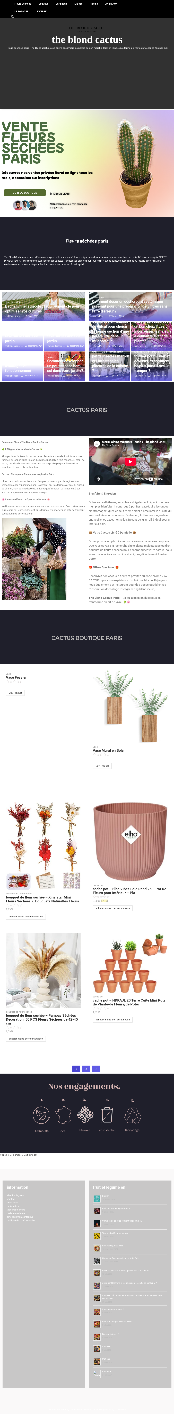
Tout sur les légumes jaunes (115, 1233)
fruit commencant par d (113, 1309)
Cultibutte (106, 1371)
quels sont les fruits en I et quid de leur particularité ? (126, 1270)
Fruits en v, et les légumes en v (116, 1208)
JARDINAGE (98, 297)
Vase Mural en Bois (108, 751)
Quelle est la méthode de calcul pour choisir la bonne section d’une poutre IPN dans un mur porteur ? (110, 331)
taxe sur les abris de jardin (21, 338)
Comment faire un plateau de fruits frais (120, 1258)
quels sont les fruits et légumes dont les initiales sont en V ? (129, 1283)
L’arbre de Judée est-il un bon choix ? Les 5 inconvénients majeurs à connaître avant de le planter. (153, 331)
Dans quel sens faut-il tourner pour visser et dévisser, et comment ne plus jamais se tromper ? (152, 361)
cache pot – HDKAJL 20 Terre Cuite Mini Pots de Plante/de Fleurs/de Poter (129, 1002)
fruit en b (106, 1346)
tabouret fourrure (16, 1209)
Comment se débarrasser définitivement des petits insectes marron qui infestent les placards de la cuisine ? (110, 356)
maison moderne (16, 1213)
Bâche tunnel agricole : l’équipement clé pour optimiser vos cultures (42, 308)
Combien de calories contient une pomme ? (122, 1221)
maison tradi (13, 1206)
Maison (78, 3)
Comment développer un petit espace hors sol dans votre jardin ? (65, 366)
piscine (94, 3)
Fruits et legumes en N (112, 1246)
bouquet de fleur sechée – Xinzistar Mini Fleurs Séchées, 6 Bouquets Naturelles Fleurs (42, 899)
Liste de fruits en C (110, 1334)
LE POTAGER (21, 11)
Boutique (43, 3)
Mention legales (15, 1195)
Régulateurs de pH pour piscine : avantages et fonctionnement (20, 363)
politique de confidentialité (21, 1220)
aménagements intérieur (20, 1216)
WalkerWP (120, 1409)
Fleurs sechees (22, 3)
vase (8, 673)
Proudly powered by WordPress (65, 1409)
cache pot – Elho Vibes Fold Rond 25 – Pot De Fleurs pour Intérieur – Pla (129, 891)
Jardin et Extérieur (13, 302)
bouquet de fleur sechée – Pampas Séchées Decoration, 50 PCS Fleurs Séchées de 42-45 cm (42, 1019)
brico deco (12, 1202)
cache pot (98, 885)
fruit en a (106, 1359)
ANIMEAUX (111, 3)
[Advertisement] (87, 75)
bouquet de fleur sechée (19, 893)
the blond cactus (87, 39)
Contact (11, 1199)
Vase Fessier (16, 677)
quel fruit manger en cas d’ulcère (117, 1322)
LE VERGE (41, 11)
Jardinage (61, 3)
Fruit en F (106, 1196)
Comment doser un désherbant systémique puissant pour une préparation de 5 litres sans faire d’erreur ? (130, 306)
